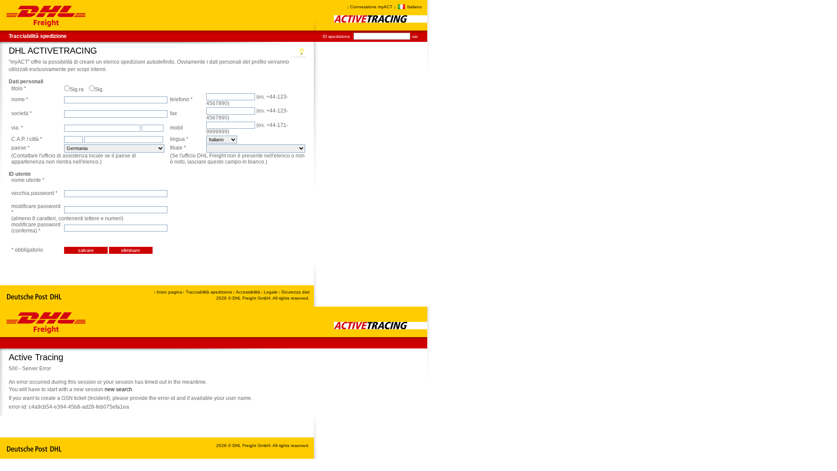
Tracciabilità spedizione (38, 36)
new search (118, 389)
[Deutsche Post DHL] (34, 297)
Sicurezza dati (295, 292)
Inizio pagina (169, 292)
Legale (271, 292)
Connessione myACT (371, 6)
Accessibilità (249, 292)
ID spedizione (336, 36)
